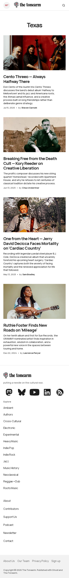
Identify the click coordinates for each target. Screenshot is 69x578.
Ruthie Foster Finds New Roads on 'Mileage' (25, 327)
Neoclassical (10, 475)
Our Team (23, 561)
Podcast (8, 525)
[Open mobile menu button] (6, 5)
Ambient (8, 408)
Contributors (11, 509)
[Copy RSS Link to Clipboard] (60, 392)
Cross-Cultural (12, 421)
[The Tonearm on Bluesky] (21, 392)
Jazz (6, 461)
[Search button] (64, 5)
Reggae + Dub (11, 481)
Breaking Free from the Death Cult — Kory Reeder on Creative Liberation (30, 163)
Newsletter (10, 533)
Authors (8, 414)
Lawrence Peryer (32, 353)
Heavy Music (10, 441)
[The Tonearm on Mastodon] (9, 392)
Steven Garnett (29, 107)
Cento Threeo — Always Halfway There (24, 79)
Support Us (10, 517)
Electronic (9, 428)
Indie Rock (9, 454)
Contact (8, 541)
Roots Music (10, 488)
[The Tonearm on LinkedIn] (47, 392)
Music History (11, 468)
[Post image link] (34, 52)
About (7, 501)
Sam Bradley (28, 274)
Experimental (11, 434)
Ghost (55, 570)
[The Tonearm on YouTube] (34, 392)
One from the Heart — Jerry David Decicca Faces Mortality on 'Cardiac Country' (30, 243)
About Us (9, 561)
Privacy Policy (40, 561)
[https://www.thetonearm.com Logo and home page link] (27, 5)
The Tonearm (10, 572)
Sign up (55, 561)
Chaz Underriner (30, 187)
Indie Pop (8, 448)
